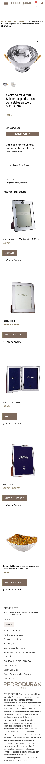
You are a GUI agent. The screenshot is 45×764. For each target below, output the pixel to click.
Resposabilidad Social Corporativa (19, 652)
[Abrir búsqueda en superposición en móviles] (36, 5)
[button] (38, 42)
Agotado (10, 253)
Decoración (11, 22)
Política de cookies (12, 639)
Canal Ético (9, 657)
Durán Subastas (11, 670)
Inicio (3, 22)
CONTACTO (9, 679)
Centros (21, 22)
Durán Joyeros (10, 666)
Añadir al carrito (14, 335)
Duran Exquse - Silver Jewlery (17, 674)
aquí (31, 761)
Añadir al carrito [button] (14, 583)
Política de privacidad (13, 635)
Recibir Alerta (22, 134)
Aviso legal (9, 644)
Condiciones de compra (14, 648)
